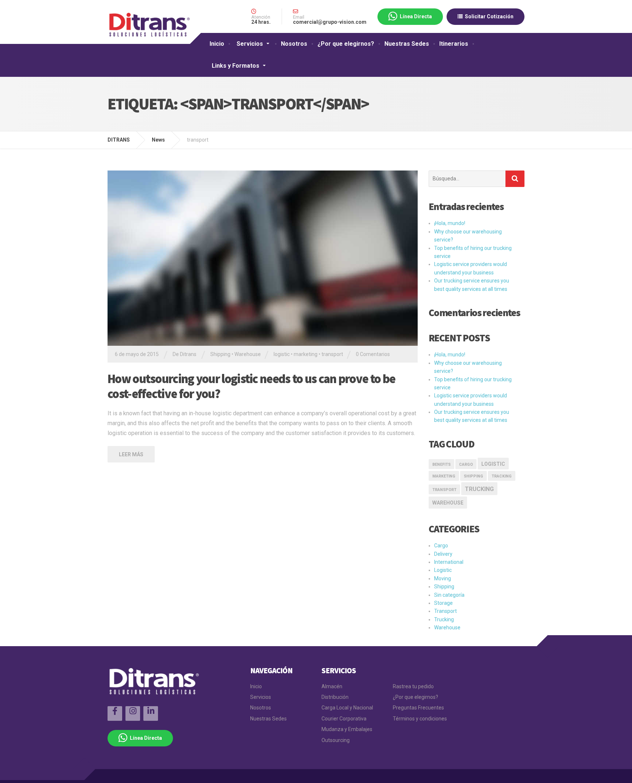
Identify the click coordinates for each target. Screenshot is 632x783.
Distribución (335, 697)
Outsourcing (335, 740)
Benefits (441, 464)
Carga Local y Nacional (347, 708)
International (448, 562)
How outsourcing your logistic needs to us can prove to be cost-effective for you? (251, 386)
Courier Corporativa (343, 719)
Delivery (443, 554)
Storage (443, 603)
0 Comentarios (373, 354)
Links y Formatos (235, 65)
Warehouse (247, 354)
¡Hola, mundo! (449, 223)
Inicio (217, 43)
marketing (305, 354)
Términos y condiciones (420, 719)
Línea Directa (415, 16)
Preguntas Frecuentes (418, 708)
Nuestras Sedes (406, 43)
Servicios (250, 43)
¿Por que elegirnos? (345, 43)
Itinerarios (453, 43)
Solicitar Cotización (488, 16)
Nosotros (294, 43)
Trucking (479, 489)
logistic (282, 354)
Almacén (331, 686)
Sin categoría (449, 595)
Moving (442, 578)
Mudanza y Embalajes (346, 729)
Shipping (220, 354)
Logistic (443, 570)
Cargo (466, 464)
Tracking (502, 476)
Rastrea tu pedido (413, 686)
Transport (445, 611)
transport (332, 354)
